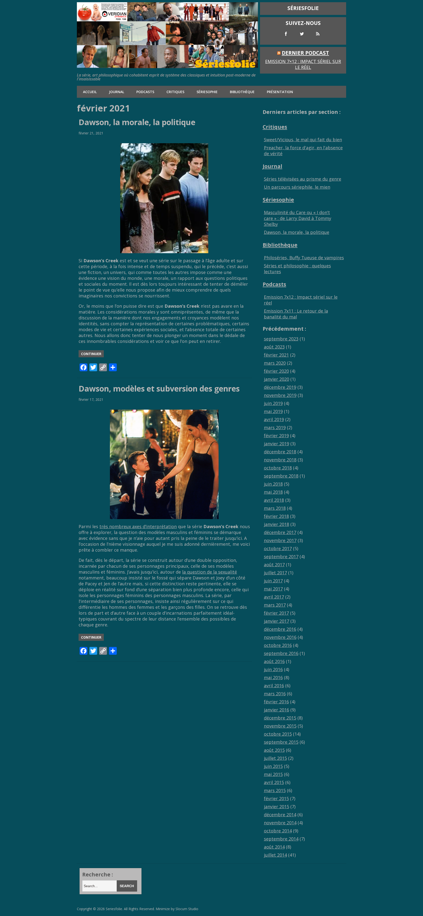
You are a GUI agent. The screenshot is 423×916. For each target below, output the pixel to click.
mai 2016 (273, 677)
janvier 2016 (276, 710)
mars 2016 (275, 694)
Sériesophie (207, 91)
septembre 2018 (281, 476)
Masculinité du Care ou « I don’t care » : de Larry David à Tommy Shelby (297, 218)
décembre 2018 (280, 452)
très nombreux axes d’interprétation (138, 526)
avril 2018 (274, 500)
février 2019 (276, 435)
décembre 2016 (280, 629)
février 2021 (276, 355)
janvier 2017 (276, 621)
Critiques (175, 91)
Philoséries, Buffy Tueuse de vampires (304, 258)
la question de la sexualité (209, 572)
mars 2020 (275, 363)
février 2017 (276, 613)
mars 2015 (275, 790)
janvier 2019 (276, 444)
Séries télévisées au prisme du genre (302, 179)
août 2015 (274, 750)
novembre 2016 (280, 637)
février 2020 (276, 371)
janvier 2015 (276, 806)
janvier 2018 (276, 524)
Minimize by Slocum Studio (177, 908)
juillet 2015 (275, 758)
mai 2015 (273, 774)
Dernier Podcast (305, 52)
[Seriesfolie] (167, 66)
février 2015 (276, 798)
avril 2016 (274, 685)
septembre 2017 (281, 556)
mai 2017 (273, 589)
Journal (116, 91)
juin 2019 (273, 403)
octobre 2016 (278, 645)
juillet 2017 (275, 573)
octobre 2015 (278, 734)
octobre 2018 (278, 468)
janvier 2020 (276, 379)
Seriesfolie (114, 908)
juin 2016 (273, 669)
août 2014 (274, 847)
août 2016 (274, 661)
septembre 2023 (281, 339)
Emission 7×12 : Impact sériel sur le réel (303, 64)
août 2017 (274, 564)
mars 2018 (275, 508)
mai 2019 (273, 411)
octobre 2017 (278, 548)
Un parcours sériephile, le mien (297, 187)
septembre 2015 (281, 742)
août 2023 (274, 347)
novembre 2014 (280, 823)
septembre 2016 (281, 653)
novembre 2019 (280, 395)
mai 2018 (273, 492)
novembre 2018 (280, 460)
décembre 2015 (280, 718)
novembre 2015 (280, 726)
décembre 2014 (280, 815)
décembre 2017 (280, 532)
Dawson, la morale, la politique (137, 122)
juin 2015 (273, 766)
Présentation (280, 91)
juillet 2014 (275, 855)
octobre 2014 (278, 831)
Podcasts (145, 91)
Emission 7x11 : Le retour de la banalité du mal (296, 314)
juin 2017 (273, 581)
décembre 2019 (280, 387)
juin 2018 (273, 484)
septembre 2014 (281, 839)
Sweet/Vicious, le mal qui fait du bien (303, 139)
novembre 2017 (280, 540)
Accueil (90, 91)
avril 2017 (274, 597)
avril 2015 (274, 782)
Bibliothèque (242, 91)
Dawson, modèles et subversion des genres (159, 388)
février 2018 (276, 516)
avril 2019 (274, 419)
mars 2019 (275, 427)
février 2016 (276, 702)
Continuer (91, 353)
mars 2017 (275, 605)
